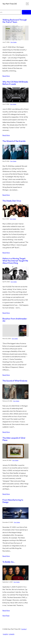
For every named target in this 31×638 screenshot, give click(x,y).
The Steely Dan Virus (11, 201)
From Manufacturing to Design (12, 501)
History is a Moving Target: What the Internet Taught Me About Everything (15, 260)
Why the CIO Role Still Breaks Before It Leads (15, 83)
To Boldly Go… (8, 562)
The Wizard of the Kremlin (14, 141)
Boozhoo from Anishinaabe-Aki (14, 320)
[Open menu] (27, 3)
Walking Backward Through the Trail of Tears (14, 21)
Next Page (5, 616)
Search (26, 12)
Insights (5, 634)
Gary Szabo (13, 42)
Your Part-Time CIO (9, 4)
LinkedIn (11, 634)
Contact (24, 629)
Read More (6, 76)
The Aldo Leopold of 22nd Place (13, 439)
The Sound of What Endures (14, 381)
